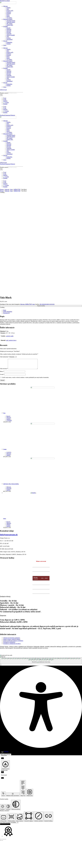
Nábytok (5, 6)
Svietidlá (5, 26)
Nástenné (8, 29)
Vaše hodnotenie (4, 356)
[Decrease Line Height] (2, 778)
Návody (5, 41)
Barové (8, 416)
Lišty (7, 36)
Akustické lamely (10, 20)
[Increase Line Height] (2, 772)
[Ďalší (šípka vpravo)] (2, 840)
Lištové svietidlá (10, 35)
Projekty (8, 43)
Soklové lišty (9, 25)
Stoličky (8, 7)
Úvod (4, 98)
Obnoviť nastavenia (5, 824)
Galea (4, 518)
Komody (8, 13)
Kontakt (5, 104)
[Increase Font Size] (2, 752)
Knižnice (8, 12)
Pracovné (8, 488)
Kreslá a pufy (9, 10)
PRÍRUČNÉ (17, 189)
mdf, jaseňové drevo (11, 340)
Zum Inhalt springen (5, 822)
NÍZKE (8, 524)
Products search (4, 93)
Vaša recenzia (4, 368)
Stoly (7, 9)
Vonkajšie (8, 33)
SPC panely (9, 23)
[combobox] (41, 660)
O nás (4, 99)
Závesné (8, 32)
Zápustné (8, 30)
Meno (2, 371)
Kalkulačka (9, 42)
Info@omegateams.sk (9, 535)
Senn (4, 413)
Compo (4, 449)
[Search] (1, 95)
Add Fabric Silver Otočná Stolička (11, 483)
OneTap (6, 751)
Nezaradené (9, 39)
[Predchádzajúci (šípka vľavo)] (0, 840)
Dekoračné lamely (7, 19)
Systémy (8, 38)
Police (8, 15)
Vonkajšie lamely (10, 22)
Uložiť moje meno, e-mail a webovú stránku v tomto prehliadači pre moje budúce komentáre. (25, 377)
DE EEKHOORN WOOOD (47, 304)
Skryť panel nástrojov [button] (6, 754)
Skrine (8, 16)
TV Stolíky (9, 17)
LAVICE (8, 452)
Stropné (8, 28)
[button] (0, 665)
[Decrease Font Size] (2, 758)
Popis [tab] (4, 310)
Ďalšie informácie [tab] (7, 311)
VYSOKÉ (9, 420)
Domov (2, 189)
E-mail (2, 374)
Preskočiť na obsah (5, 0)
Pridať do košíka (41, 305)
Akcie (4, 45)
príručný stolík (9, 336)
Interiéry (5, 101)
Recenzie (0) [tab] (6, 313)
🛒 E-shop (6, 102)
